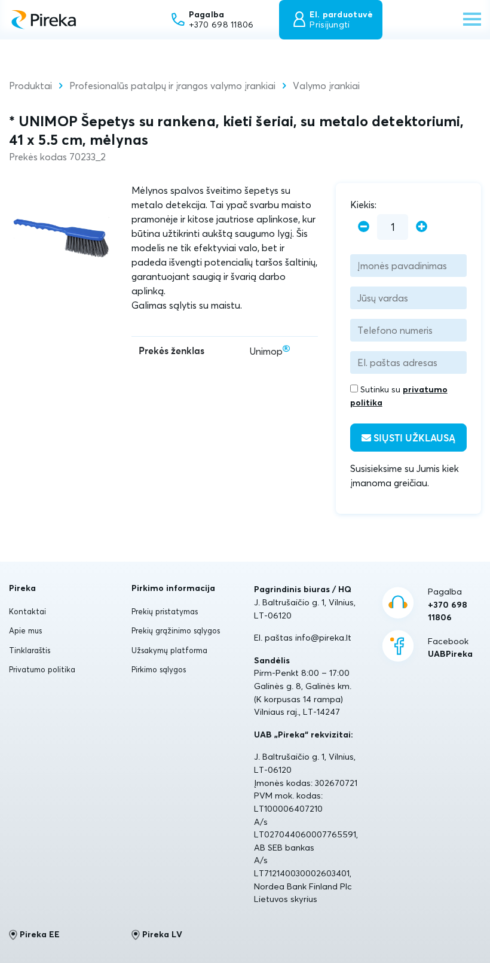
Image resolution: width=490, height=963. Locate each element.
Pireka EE (40, 934)
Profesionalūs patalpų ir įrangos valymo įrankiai (172, 85)
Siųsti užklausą (413, 438)
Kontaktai (27, 611)
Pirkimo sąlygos (158, 669)
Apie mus (25, 630)
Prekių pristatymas (164, 611)
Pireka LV (162, 934)
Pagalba (447, 604)
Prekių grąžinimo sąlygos (175, 630)
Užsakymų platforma (169, 650)
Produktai (30, 85)
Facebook (450, 648)
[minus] (363, 227)
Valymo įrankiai (326, 85)
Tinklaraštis (29, 650)
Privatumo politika (42, 669)
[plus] (421, 227)
